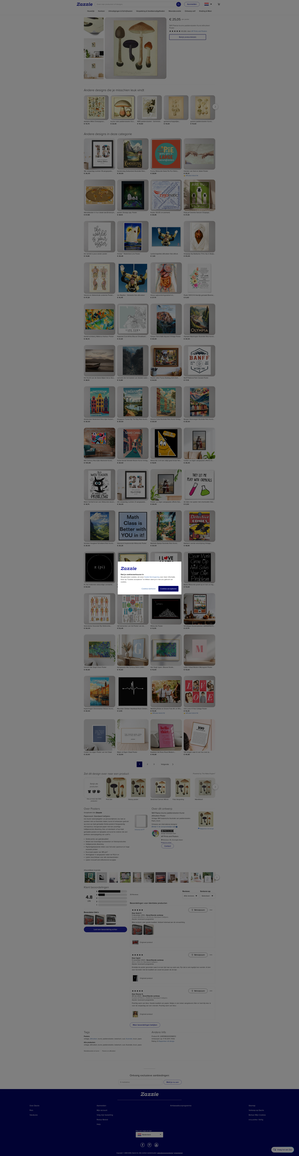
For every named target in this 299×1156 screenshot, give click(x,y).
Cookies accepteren (168, 589)
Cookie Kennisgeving (151, 577)
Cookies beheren (149, 589)
